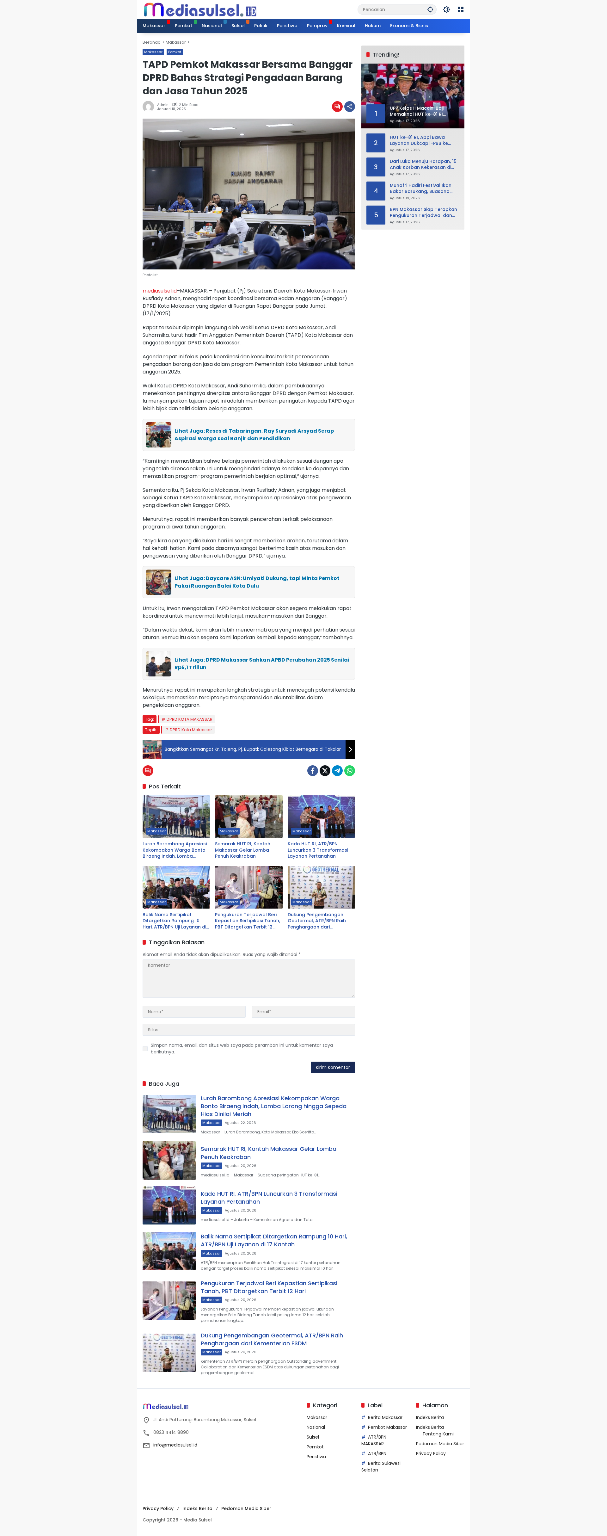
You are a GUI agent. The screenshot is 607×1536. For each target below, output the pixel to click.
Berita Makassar (385, 1417)
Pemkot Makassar (387, 1427)
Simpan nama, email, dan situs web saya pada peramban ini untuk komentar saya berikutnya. (242, 1048)
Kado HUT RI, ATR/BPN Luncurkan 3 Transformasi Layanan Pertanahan (318, 850)
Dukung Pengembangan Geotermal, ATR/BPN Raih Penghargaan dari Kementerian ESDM (317, 921)
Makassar (153, 51)
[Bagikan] (349, 106)
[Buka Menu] (460, 9)
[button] (430, 9)
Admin (163, 105)
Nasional (316, 1427)
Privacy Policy (431, 1453)
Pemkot (174, 51)
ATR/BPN (377, 1453)
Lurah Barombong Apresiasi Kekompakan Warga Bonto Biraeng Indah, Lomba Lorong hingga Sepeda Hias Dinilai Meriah (175, 850)
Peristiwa (316, 1456)
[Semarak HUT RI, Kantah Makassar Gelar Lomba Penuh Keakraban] (248, 816)
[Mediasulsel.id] (200, 9)
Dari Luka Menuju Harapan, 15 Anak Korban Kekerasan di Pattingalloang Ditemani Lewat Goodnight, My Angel (423, 164)
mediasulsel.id (160, 290)
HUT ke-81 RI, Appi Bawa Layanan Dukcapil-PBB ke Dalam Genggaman (419, 140)
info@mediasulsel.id (175, 1445)
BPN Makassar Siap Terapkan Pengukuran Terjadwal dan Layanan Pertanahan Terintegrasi (423, 212)
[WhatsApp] (349, 770)
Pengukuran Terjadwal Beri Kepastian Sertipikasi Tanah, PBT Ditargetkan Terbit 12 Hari (247, 921)
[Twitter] (325, 770)
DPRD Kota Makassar (191, 730)
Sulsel (313, 1437)
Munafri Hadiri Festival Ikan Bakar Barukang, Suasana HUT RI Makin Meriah (420, 188)
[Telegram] (337, 770)
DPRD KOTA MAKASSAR (189, 719)
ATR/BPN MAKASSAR (373, 1440)
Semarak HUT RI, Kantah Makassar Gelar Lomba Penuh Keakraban (242, 850)
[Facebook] (312, 770)
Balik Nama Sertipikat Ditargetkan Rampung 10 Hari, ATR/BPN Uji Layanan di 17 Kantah (174, 921)
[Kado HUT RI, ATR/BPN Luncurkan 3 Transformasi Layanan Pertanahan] (321, 816)
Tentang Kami (438, 1434)
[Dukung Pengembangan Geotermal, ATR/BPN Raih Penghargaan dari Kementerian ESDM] (321, 887)
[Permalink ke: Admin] (150, 106)
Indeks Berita (430, 1417)
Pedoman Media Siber (440, 1443)
